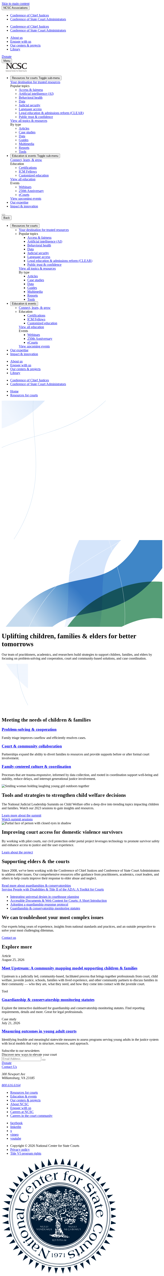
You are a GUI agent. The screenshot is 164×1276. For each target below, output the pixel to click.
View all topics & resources (28, 120)
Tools (22, 151)
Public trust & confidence (36, 117)
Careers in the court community (31, 1115)
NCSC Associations (15, 7)
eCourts (24, 194)
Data (22, 101)
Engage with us (20, 41)
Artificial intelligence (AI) (36, 93)
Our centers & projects (25, 45)
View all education (22, 179)
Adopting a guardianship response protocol (39, 904)
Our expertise (19, 202)
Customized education (34, 175)
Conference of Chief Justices (29, 15)
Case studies (27, 132)
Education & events (35, 155)
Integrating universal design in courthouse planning (44, 896)
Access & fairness (31, 90)
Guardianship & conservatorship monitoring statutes (45, 908)
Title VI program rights (25, 1153)
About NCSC (19, 1104)
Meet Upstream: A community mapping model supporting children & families (69, 968)
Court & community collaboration (32, 746)
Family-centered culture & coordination (36, 766)
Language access (30, 109)
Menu (6, 60)
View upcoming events (25, 198)
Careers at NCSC (22, 1112)
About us (16, 37)
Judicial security (29, 105)
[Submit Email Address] (43, 1059)
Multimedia (26, 144)
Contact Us (9, 1067)
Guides (23, 140)
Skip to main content (15, 3)
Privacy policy (20, 1149)
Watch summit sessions (17, 819)
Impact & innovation (24, 206)
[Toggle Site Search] (3, 214)
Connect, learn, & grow (26, 160)
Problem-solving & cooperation (29, 729)
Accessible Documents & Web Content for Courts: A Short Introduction (58, 900)
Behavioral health (30, 97)
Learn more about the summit (21, 815)
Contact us (9, 937)
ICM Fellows (28, 171)
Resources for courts (36, 78)
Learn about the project (17, 852)
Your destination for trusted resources (35, 82)
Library (15, 49)
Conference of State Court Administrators (38, 19)
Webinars (25, 187)
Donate (7, 56)
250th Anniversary (31, 191)
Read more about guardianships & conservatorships (36, 885)
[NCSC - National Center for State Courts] (16, 70)
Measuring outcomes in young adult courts (39, 1031)
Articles (24, 128)
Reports (24, 147)
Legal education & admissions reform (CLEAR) (51, 113)
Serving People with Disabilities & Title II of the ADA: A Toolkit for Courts (53, 889)
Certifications (28, 167)
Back (6, 217)
